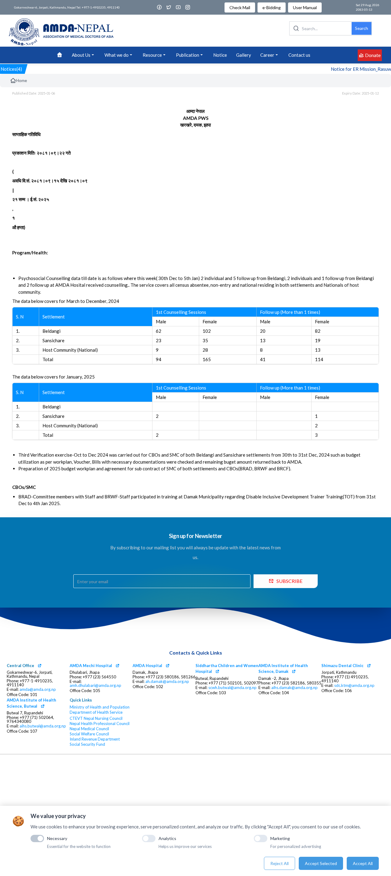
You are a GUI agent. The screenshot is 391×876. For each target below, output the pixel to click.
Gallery (243, 55)
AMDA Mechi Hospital (91, 665)
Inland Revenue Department (95, 739)
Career (267, 55)
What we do (116, 55)
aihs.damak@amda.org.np (294, 688)
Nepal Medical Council (89, 729)
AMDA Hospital (147, 665)
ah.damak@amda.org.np (167, 682)
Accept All (363, 863)
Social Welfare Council (89, 734)
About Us (81, 55)
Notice (220, 55)
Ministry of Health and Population (100, 707)
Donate (373, 55)
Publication (187, 55)
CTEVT (76, 718)
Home (21, 80)
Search (361, 28)
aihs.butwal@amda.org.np (43, 726)
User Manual (305, 7)
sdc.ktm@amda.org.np (354, 686)
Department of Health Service (96, 712)
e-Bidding (271, 7)
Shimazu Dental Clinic (342, 665)
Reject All (279, 863)
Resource (152, 55)
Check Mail (239, 7)
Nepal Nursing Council (103, 718)
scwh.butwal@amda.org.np (232, 688)
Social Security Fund (87, 744)
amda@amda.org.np (38, 689)
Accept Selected (321, 863)
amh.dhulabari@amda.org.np (95, 686)
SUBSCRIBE (289, 581)
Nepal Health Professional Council (100, 724)
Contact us (299, 55)
